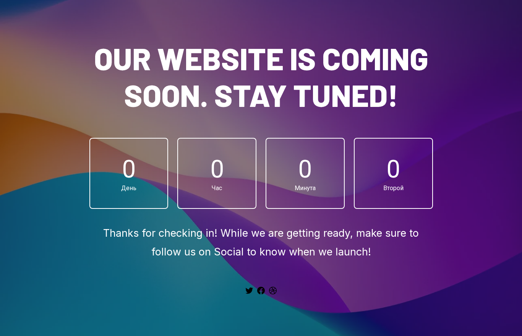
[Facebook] (261, 293)
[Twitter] (249, 293)
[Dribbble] (272, 293)
